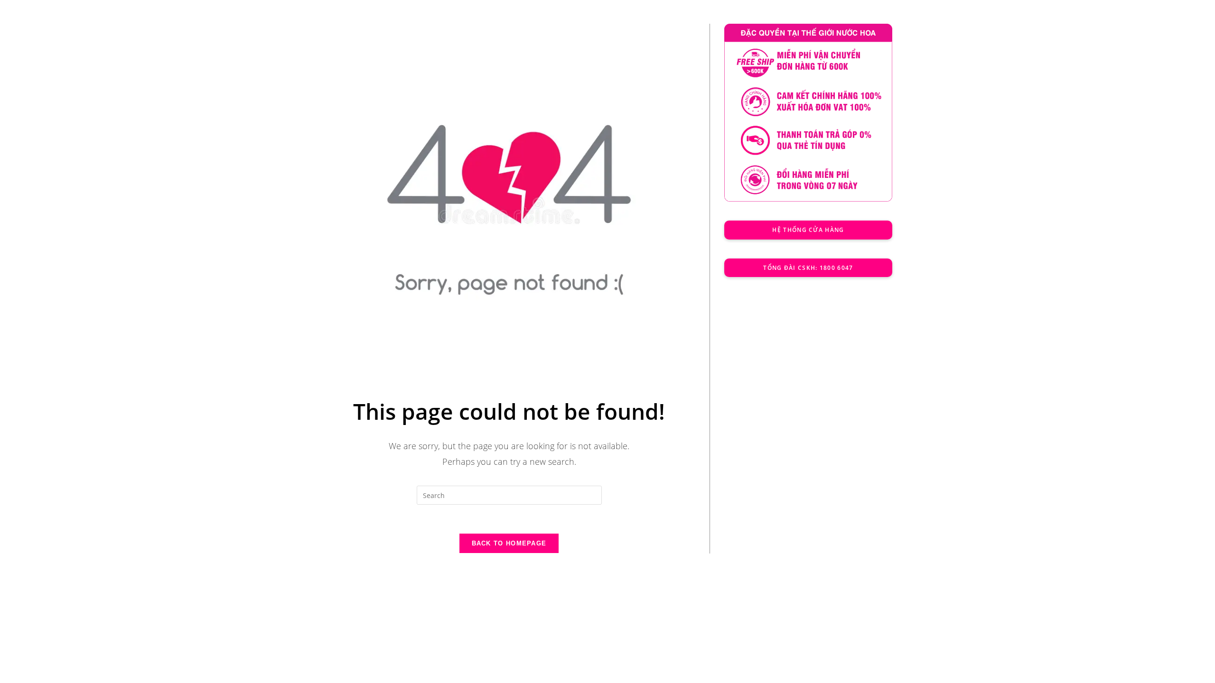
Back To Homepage (509, 543)
